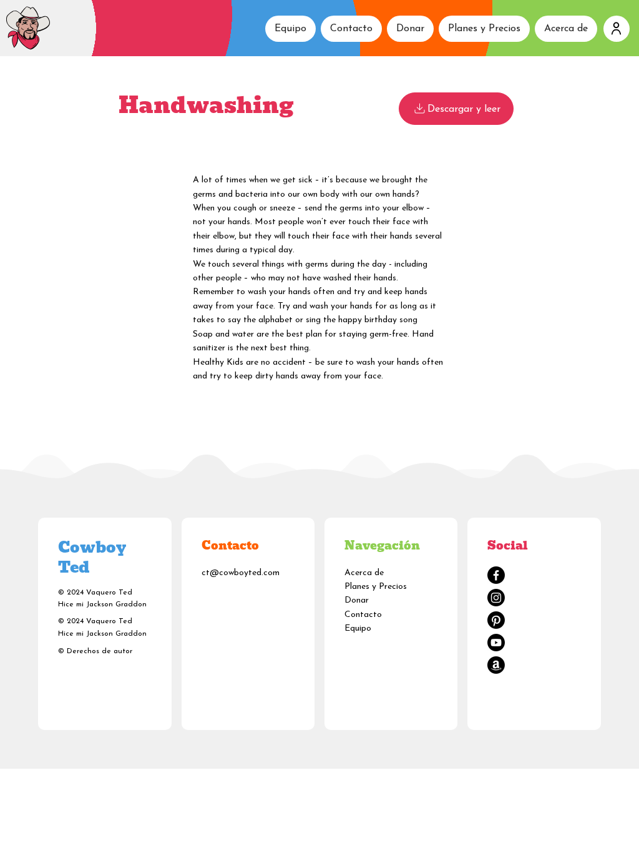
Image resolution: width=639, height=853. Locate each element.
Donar (356, 600)
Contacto (363, 614)
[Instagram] (496, 597)
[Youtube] (496, 642)
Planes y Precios (375, 586)
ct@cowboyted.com (241, 573)
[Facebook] (496, 575)
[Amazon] (496, 665)
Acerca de (364, 573)
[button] (616, 29)
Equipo (357, 628)
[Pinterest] (496, 620)
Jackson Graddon (116, 604)
